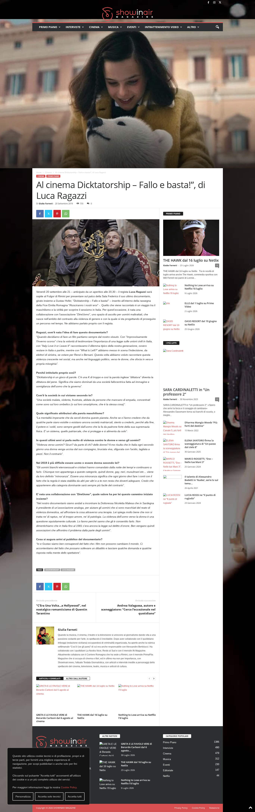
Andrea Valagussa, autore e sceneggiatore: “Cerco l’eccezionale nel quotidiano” (128, 609)
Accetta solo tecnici (49, 796)
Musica (113, 27)
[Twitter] (220, 2)
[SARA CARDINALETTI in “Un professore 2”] (191, 367)
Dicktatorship (52, 570)
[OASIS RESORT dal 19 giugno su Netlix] (172, 326)
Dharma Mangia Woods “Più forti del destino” (201, 424)
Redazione (214, 807)
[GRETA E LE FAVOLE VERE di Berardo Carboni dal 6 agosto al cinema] (55, 698)
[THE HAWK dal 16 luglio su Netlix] (96, 698)
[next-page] (154, 679)
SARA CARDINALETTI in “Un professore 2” (186, 392)
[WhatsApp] (65, 213)
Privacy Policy (181, 807)
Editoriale (168, 770)
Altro (191, 27)
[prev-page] (149, 679)
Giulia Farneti (46, 203)
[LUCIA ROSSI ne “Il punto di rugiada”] (172, 500)
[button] (217, 27)
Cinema (94, 27)
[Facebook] (208, 2)
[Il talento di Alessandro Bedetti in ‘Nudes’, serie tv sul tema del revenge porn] (172, 483)
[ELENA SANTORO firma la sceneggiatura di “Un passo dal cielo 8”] (172, 446)
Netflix (166, 776)
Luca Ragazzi (68, 570)
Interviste (73, 27)
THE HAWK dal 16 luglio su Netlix (92, 716)
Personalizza (23, 796)
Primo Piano (48, 27)
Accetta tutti (75, 796)
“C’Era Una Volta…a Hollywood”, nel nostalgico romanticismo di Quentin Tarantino (61, 609)
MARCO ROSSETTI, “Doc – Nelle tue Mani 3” (199, 460)
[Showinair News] (127, 13)
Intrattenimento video (162, 27)
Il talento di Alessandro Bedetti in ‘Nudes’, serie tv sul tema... (201, 480)
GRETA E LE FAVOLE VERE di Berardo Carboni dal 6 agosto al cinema (54, 718)
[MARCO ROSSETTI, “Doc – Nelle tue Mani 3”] (172, 464)
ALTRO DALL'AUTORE (76, 678)
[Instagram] (214, 2)
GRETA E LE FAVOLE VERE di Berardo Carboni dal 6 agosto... (136, 747)
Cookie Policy (69, 787)
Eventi (131, 27)
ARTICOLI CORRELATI (49, 678)
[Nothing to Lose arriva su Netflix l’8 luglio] (137, 698)
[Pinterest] (57, 213)
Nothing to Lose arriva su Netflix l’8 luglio (137, 716)
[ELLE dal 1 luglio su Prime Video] (172, 309)
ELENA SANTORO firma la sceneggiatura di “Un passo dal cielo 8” (200, 444)
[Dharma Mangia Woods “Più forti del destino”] (172, 428)
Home (38, 172)
